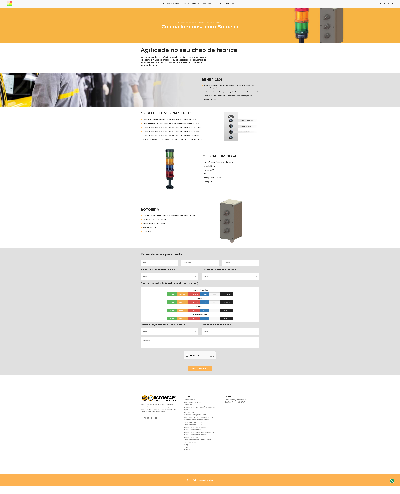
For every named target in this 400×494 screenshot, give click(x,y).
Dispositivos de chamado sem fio (196, 420)
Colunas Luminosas (191, 3)
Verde (172, 294)
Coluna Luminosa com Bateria (195, 435)
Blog (220, 3)
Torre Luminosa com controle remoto (197, 440)
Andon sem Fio (189, 400)
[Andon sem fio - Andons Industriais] (9, 3)
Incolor (214, 294)
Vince (227, 3)
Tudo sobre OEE (208, 3)
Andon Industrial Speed (192, 402)
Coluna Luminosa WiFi (192, 437)
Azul (205, 294)
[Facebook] (377, 3)
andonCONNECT (190, 412)
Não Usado (226, 294)
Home (162, 3)
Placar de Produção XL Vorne (195, 415)
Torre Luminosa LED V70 (193, 422)
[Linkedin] (380, 3)
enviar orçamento (200, 368)
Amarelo (182, 294)
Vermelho (194, 294)
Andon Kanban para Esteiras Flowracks (198, 417)
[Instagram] (388, 3)
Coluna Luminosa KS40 (192, 430)
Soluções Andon (174, 3)
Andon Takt (188, 405)
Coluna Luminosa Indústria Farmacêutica (199, 432)
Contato (236, 3)
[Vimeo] (384, 3)
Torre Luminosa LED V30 (193, 425)
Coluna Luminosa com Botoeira (195, 427)
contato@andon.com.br (238, 400)
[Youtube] (391, 3)
